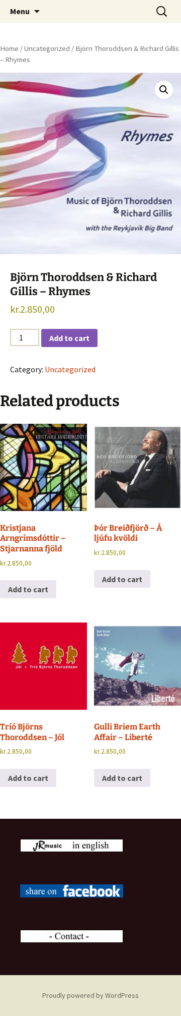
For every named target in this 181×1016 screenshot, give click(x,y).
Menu (20, 11)
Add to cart (69, 338)
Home (9, 48)
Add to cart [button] (28, 589)
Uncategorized (47, 48)
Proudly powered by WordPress (90, 995)
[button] (164, 90)
